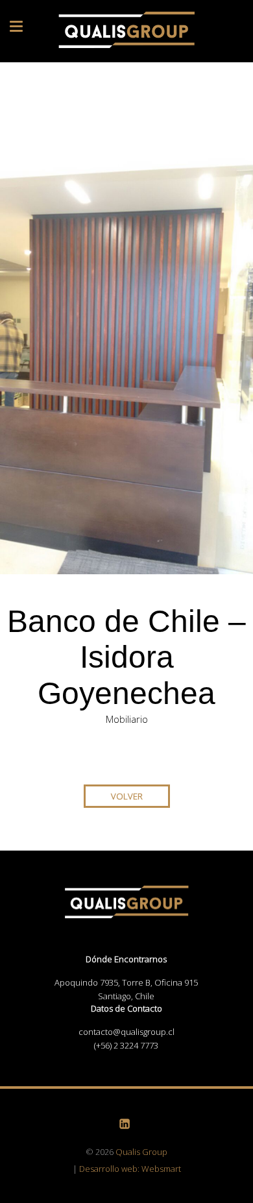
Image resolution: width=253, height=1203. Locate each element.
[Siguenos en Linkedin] (126, 1122)
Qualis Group (141, 1152)
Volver (127, 796)
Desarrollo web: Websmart (130, 1168)
